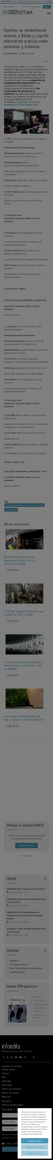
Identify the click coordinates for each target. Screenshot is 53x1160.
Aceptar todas (34, 1140)
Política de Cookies (34, 1147)
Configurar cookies (34, 1153)
